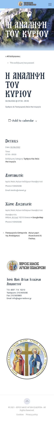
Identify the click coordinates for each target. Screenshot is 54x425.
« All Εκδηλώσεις (12, 56)
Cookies (20, 414)
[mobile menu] (49, 4)
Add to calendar (23, 121)
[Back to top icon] (27, 401)
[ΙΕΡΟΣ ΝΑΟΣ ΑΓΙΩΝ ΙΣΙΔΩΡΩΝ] (27, 4)
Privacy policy (32, 414)
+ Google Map (37, 217)
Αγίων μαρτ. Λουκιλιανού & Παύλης (35, 236)
